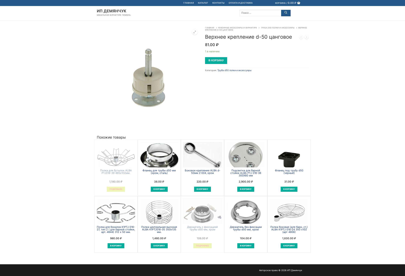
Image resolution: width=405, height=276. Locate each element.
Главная (209, 28)
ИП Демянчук (111, 11)
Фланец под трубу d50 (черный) (289, 171)
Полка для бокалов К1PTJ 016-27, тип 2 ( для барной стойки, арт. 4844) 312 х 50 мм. (116, 229)
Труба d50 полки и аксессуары (277, 28)
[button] (195, 32)
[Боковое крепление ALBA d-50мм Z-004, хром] (301, 37)
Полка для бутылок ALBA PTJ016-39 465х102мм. (116, 171)
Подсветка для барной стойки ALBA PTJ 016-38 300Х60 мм (245, 173)
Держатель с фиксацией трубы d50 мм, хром (202, 228)
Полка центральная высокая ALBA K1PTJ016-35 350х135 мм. (159, 229)
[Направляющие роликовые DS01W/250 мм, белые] (306, 37)
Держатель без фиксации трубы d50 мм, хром (246, 228)
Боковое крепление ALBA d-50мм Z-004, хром (202, 171)
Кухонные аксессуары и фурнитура (237, 28)
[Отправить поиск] (286, 13)
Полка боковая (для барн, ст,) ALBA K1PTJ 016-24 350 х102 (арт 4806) (289, 229)
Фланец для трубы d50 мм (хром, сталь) (159, 171)
